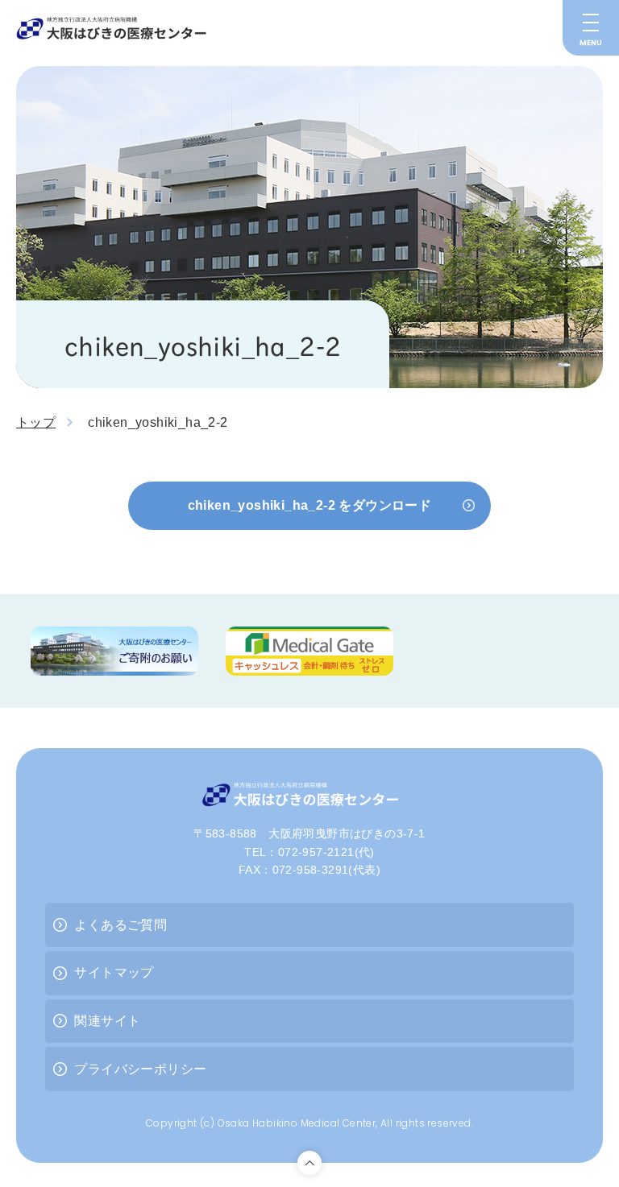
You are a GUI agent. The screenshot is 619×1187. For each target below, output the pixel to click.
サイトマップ (113, 972)
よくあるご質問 (120, 925)
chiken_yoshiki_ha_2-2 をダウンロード (310, 505)
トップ (36, 422)
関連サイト (107, 1021)
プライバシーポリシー (140, 1069)
